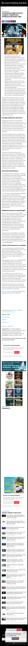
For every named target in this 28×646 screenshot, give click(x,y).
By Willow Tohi (13, 530)
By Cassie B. (13, 525)
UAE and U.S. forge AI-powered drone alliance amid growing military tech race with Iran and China (16, 608)
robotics (16, 335)
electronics (19, 330)
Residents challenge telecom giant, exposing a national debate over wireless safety (16, 555)
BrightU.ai (4, 319)
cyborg (14, 330)
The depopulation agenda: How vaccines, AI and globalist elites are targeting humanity (16, 593)
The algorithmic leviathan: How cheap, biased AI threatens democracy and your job (16, 598)
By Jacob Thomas (13, 615)
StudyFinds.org (5, 317)
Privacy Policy (13, 635)
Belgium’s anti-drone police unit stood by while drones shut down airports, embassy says (16, 619)
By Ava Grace (13, 567)
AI (9, 329)
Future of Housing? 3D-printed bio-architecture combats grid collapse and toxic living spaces (16, 588)
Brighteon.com (5, 322)
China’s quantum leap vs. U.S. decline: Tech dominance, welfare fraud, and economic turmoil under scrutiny (15, 582)
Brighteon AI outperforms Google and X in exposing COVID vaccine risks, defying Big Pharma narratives (15, 545)
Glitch (13, 332)
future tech (8, 332)
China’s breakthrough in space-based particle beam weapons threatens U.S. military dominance (15, 576)
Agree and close (15, 638)
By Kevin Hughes (13, 541)
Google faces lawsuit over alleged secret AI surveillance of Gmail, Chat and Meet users (15, 550)
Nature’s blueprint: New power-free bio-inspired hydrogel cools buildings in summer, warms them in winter (15, 522)
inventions (10, 333)
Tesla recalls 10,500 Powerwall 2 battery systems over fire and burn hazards (14, 603)
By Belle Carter (13, 547)
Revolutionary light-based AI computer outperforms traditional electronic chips (14, 560)
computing (4, 330)
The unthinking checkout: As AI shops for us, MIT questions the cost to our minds (15, 533)
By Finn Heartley (13, 584)
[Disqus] (14, 426)
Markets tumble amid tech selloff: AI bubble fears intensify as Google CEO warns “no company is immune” (15, 538)
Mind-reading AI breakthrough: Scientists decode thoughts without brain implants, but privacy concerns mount (15, 516)
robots (20, 335)
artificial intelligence (16, 329)
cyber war (9, 330)
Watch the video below (7, 291)
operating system (17, 333)
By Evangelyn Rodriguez (15, 572)
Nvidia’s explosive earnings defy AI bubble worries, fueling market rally (15, 528)
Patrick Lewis (9, 19)
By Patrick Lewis (13, 562)
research (11, 335)
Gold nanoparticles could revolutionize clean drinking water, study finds (15, 570)
